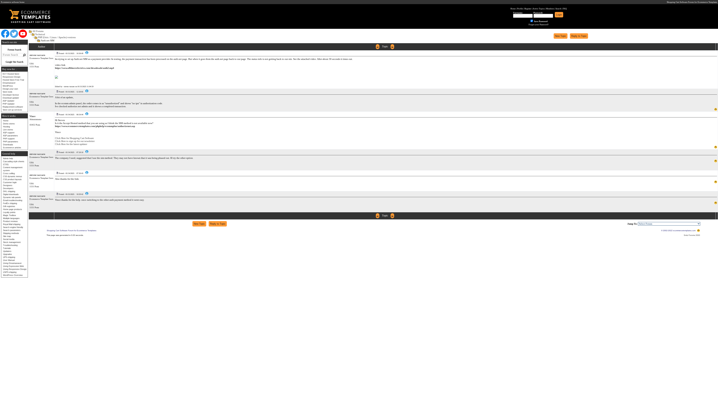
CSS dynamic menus (12, 176)
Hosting (6, 127)
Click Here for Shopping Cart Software (74, 138)
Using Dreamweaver (12, 263)
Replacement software (13, 107)
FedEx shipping (10, 203)
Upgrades (7, 254)
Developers (8, 188)
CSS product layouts (12, 179)
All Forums (38, 31)
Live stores (8, 129)
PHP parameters (10, 141)
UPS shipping (9, 257)
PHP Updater (9, 104)
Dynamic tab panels (12, 197)
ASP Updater (8, 101)
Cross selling (9, 173)
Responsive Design (11, 77)
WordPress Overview (13, 275)
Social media (8, 239)
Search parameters (12, 230)
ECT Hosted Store (11, 74)
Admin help (8, 158)
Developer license (11, 95)
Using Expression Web (13, 266)
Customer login (10, 182)
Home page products (12, 209)
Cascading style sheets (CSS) (13, 163)
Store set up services (12, 110)
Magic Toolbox (9, 215)
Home (5, 121)
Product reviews (10, 221)
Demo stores (9, 124)
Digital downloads (11, 194)
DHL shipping (9, 191)
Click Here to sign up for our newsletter (75, 141)
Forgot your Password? (539, 24)
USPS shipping (9, 272)
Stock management (12, 242)
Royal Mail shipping (11, 224)
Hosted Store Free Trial (13, 80)
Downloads (8, 144)
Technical (40, 34)
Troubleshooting (10, 245)
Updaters (7, 251)
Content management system (12, 169)
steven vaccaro (37, 55)
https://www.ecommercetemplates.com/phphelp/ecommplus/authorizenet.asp (95, 126)
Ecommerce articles (12, 147)
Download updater (11, 98)
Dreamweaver (9, 83)
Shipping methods (11, 233)
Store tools (7, 92)
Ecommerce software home (12, 2)
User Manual (9, 260)
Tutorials (7, 248)
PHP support (9, 138)
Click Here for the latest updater (71, 144)
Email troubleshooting (12, 200)
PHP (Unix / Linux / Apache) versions (57, 37)
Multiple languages (11, 218)
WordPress (8, 86)
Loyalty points (9, 212)
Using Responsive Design (15, 269)
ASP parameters (10, 135)
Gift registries (9, 206)
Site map (7, 236)
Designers (7, 185)
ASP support (8, 132)
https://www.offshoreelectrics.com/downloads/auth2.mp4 (84, 68)
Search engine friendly (13, 227)
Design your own (10, 89)
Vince (33, 116)
